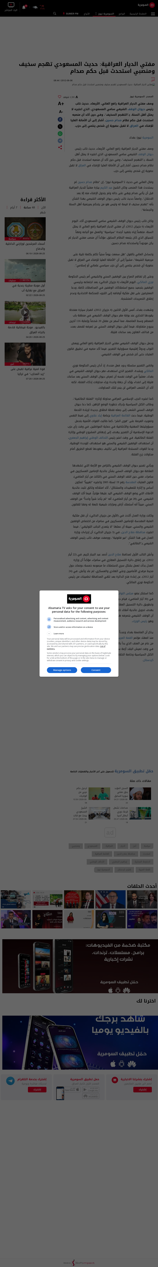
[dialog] (79, 633)
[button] (79, 633)
